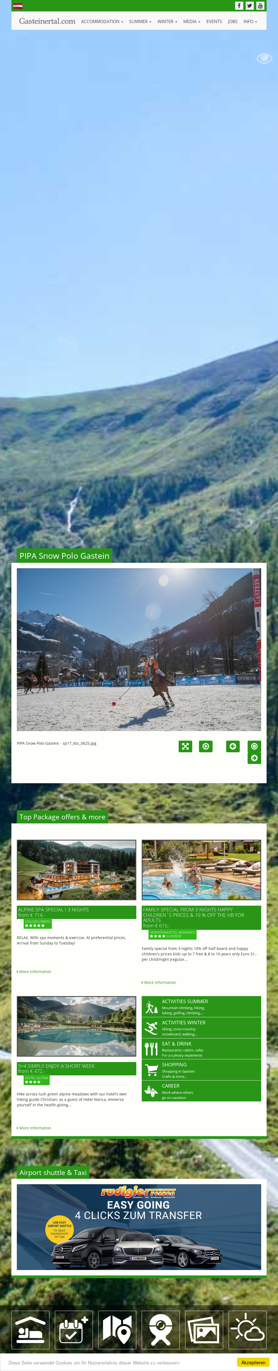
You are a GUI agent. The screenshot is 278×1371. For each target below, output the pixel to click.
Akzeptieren (253, 1362)
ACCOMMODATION (101, 21)
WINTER (166, 21)
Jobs (233, 21)
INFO (249, 21)
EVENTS (214, 21)
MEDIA (190, 21)
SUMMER (139, 21)
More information (34, 971)
